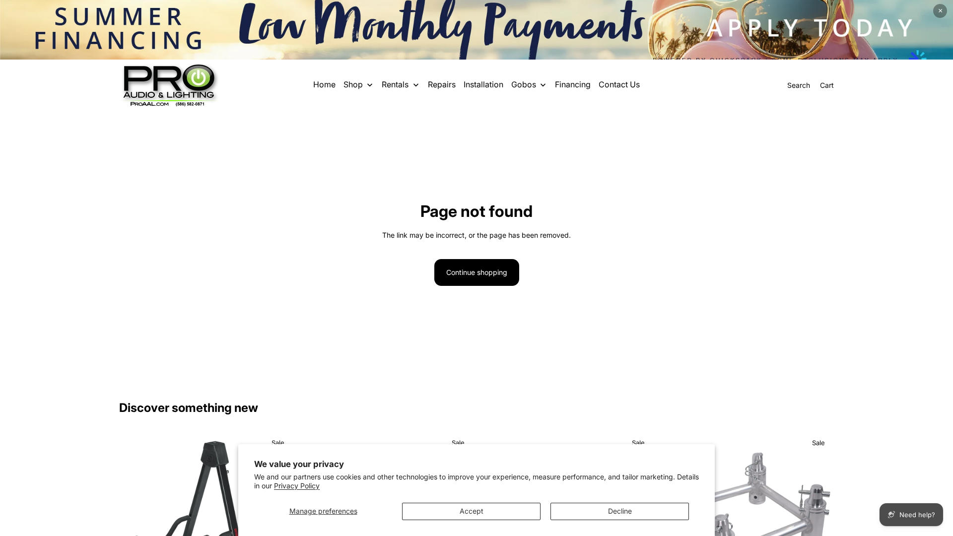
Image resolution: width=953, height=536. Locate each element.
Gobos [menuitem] (523, 84)
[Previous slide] (134, 519)
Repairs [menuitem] (442, 84)
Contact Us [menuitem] (619, 84)
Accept (471, 511)
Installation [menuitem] (483, 84)
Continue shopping (476, 272)
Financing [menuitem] (573, 84)
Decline (620, 511)
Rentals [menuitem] (395, 84)
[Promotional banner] (476, 30)
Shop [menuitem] (353, 84)
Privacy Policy (297, 485)
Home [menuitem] (324, 84)
